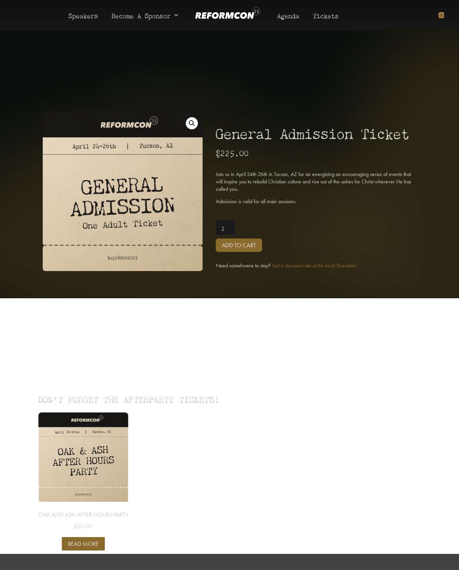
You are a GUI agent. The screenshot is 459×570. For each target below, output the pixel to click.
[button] (192, 123)
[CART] (441, 15)
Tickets (326, 15)
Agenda (288, 15)
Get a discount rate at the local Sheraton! (314, 265)
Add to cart (239, 245)
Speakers (83, 15)
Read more (83, 543)
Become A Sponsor (141, 15)
